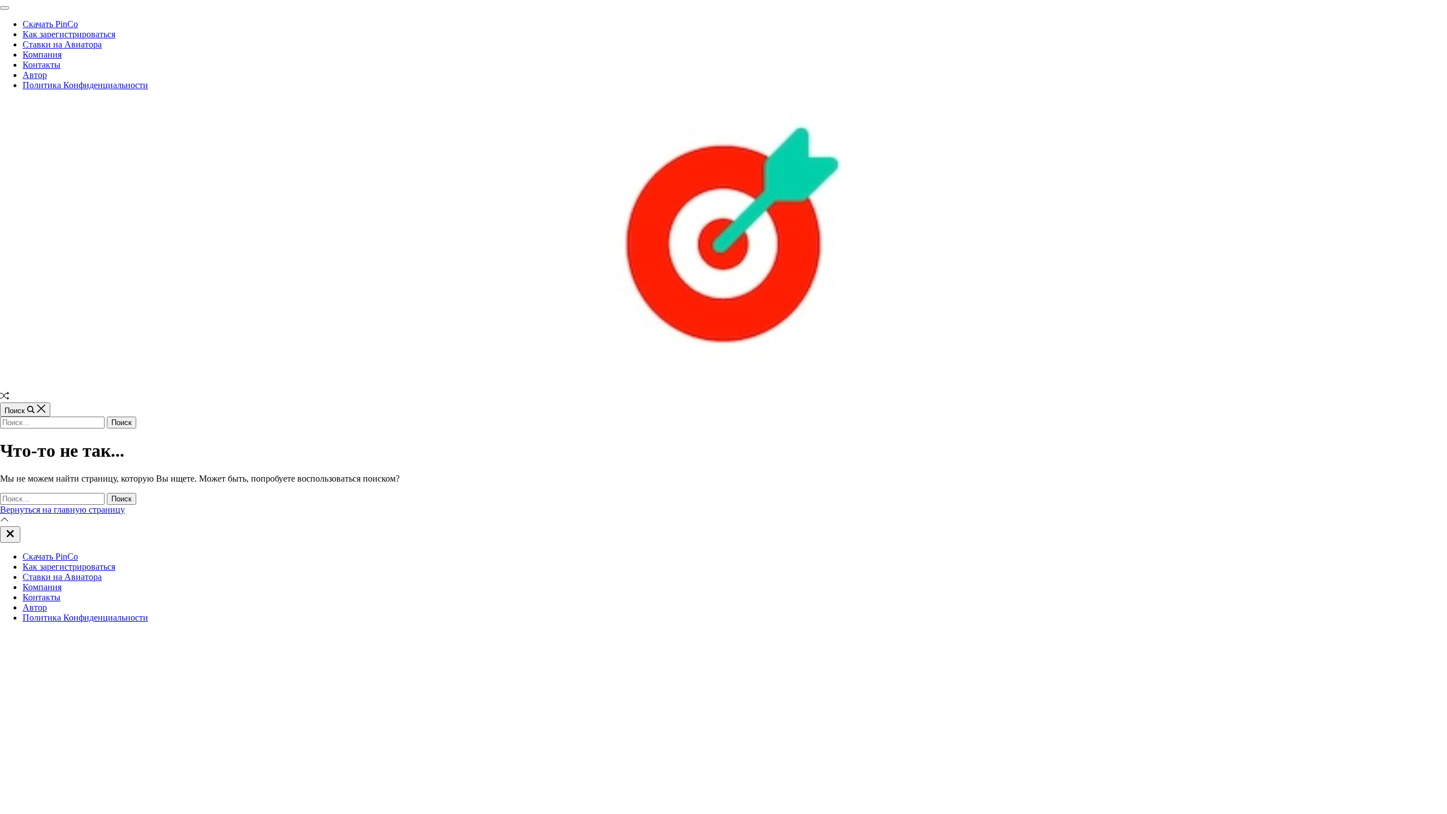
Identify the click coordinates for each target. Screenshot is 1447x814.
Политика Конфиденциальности (85, 85)
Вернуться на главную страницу (62, 509)
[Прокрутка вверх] (4, 521)
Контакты (41, 65)
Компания (42, 54)
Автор (35, 75)
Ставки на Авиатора (62, 44)
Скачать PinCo (50, 24)
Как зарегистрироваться (69, 34)
